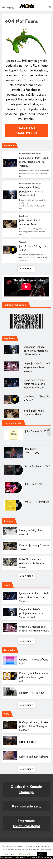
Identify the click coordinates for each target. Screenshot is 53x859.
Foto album (36, 153)
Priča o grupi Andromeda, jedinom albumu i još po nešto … (34, 677)
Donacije (26, 791)
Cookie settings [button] (26, 854)
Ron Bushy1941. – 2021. (33, 451)
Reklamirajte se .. (26, 806)
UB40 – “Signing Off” (37, 502)
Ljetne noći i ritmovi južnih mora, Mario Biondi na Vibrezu (34, 162)
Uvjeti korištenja (26, 825)
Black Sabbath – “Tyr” (37, 466)
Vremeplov (23, 242)
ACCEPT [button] (41, 854)
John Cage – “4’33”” (37, 431)
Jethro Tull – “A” (34, 484)
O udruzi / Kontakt (26, 786)
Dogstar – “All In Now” (32, 693)
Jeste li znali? (24, 216)
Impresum (26, 820)
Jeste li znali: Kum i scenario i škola (29, 222)
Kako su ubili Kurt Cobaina (33, 757)
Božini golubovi (28, 742)
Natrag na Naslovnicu (26, 130)
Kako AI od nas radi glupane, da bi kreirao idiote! (31, 563)
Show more (26, 269)
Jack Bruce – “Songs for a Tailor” (37, 398)
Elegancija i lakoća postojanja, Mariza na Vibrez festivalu (31, 191)
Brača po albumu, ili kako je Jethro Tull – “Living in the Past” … (33, 726)
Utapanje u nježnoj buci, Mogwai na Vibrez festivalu (37, 367)
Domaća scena (25, 153)
